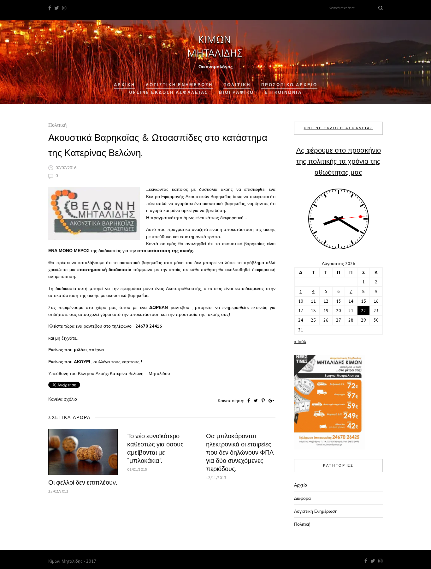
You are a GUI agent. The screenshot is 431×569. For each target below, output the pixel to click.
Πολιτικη (237, 85)
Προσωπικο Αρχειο (289, 85)
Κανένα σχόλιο (62, 399)
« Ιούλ (300, 341)
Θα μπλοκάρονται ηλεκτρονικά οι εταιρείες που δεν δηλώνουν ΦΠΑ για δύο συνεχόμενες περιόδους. (240, 452)
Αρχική (124, 85)
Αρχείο (300, 485)
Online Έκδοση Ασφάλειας (168, 92)
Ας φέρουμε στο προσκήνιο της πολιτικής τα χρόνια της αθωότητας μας (338, 161)
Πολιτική (57, 125)
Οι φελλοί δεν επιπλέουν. (82, 482)
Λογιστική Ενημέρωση (179, 85)
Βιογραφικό (236, 92)
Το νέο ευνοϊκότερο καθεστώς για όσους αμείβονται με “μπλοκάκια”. (155, 448)
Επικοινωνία (283, 92)
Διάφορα (302, 498)
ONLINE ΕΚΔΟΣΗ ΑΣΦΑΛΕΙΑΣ (338, 128)
